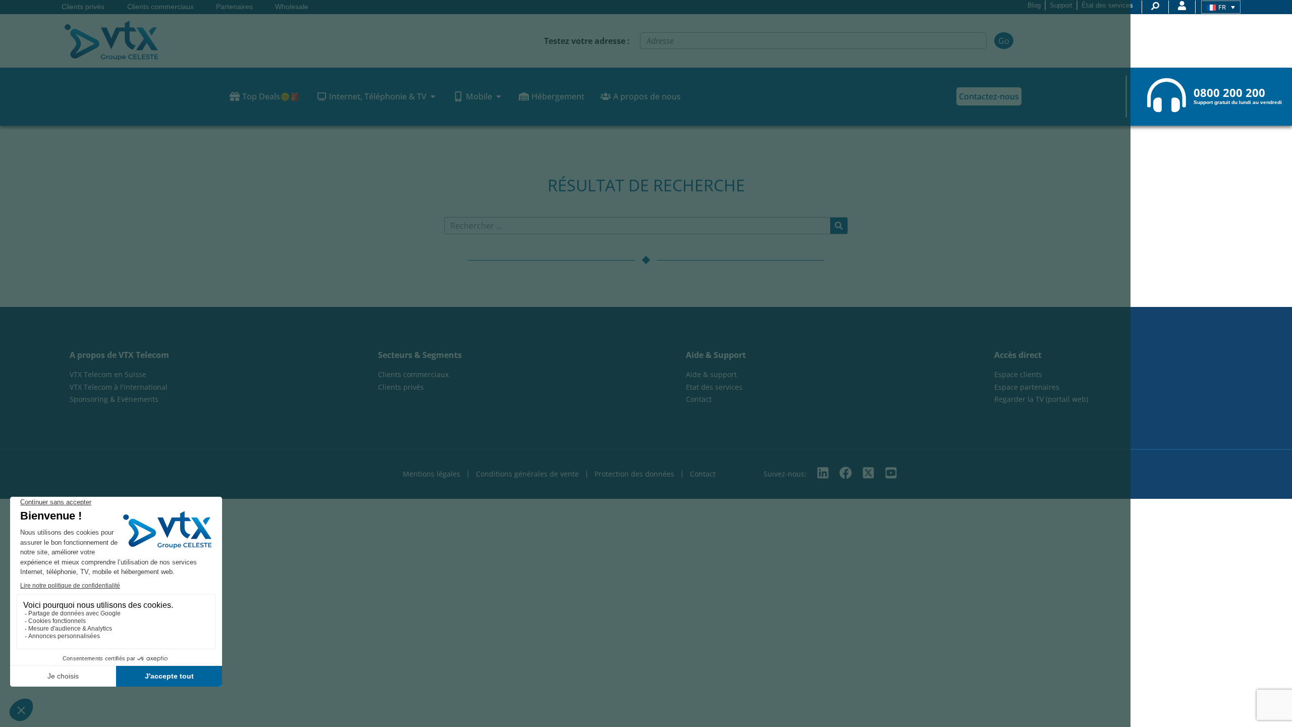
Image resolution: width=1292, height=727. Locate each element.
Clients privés (83, 7)
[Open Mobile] (499, 96)
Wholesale (291, 7)
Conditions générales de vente (527, 474)
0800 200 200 (1229, 92)
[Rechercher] (838, 226)
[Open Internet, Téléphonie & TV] (433, 96)
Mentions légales (431, 474)
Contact (703, 474)
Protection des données (634, 474)
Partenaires (234, 7)
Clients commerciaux (160, 7)
